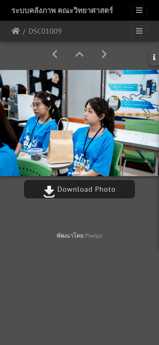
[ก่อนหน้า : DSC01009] (55, 54)
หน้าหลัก (15, 31)
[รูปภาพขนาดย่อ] (79, 54)
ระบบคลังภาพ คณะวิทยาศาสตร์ (62, 10)
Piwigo (93, 235)
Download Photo (85, 189)
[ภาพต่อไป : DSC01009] (104, 54)
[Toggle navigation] (139, 10)
